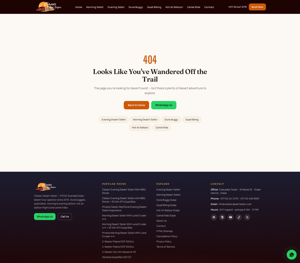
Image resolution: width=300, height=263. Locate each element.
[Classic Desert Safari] (47, 7)
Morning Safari (94, 7)
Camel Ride (193, 7)
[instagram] (222, 217)
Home (78, 7)
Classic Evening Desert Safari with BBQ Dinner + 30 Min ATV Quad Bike (123, 199)
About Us (161, 220)
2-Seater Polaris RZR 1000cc (118, 241)
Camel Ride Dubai (166, 215)
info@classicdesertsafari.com (235, 204)
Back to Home (136, 105)
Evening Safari (116, 7)
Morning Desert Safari (145, 119)
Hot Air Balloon (174, 7)
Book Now (257, 6)
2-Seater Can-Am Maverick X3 (119, 251)
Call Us (65, 216)
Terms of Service (165, 246)
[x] (247, 217)
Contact (209, 7)
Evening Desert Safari (114, 119)
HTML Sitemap (164, 231)
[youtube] (230, 217)
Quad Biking (154, 7)
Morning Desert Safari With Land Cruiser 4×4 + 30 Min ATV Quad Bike (124, 225)
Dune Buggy (136, 7)
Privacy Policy (163, 241)
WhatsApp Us (163, 105)
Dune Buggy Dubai (166, 199)
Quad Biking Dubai (166, 205)
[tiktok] (239, 217)
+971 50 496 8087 (249, 198)
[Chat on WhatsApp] (292, 255)
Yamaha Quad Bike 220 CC (116, 257)
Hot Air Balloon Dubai (168, 210)
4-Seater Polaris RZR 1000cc (118, 246)
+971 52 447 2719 (237, 6)
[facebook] (214, 217)
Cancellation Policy (166, 236)
